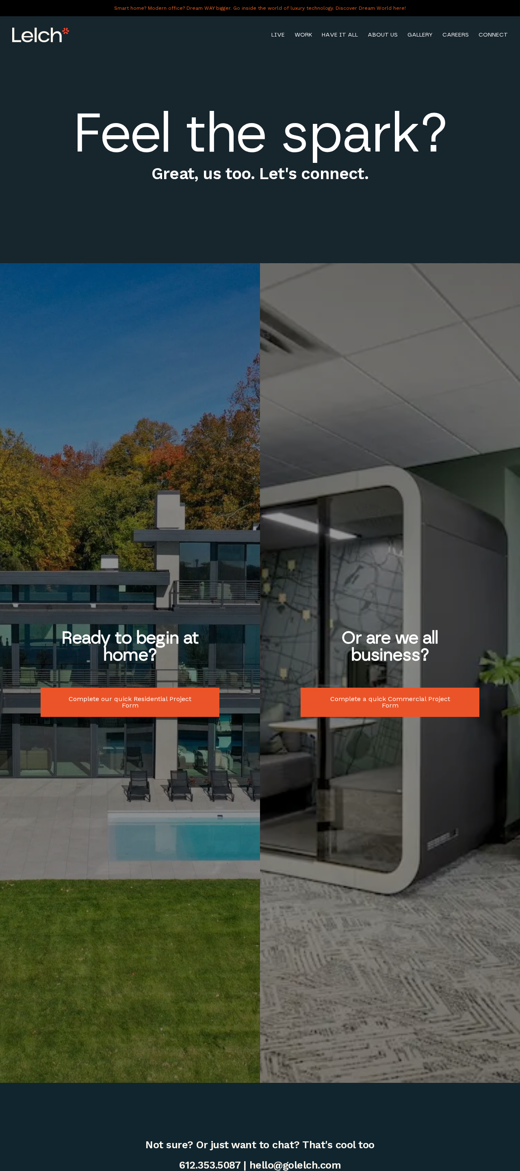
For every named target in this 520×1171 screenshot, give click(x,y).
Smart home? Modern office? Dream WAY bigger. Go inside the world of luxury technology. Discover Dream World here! (260, 8)
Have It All (340, 34)
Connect (493, 34)
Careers (455, 34)
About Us (383, 34)
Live (278, 34)
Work (303, 34)
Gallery (420, 34)
